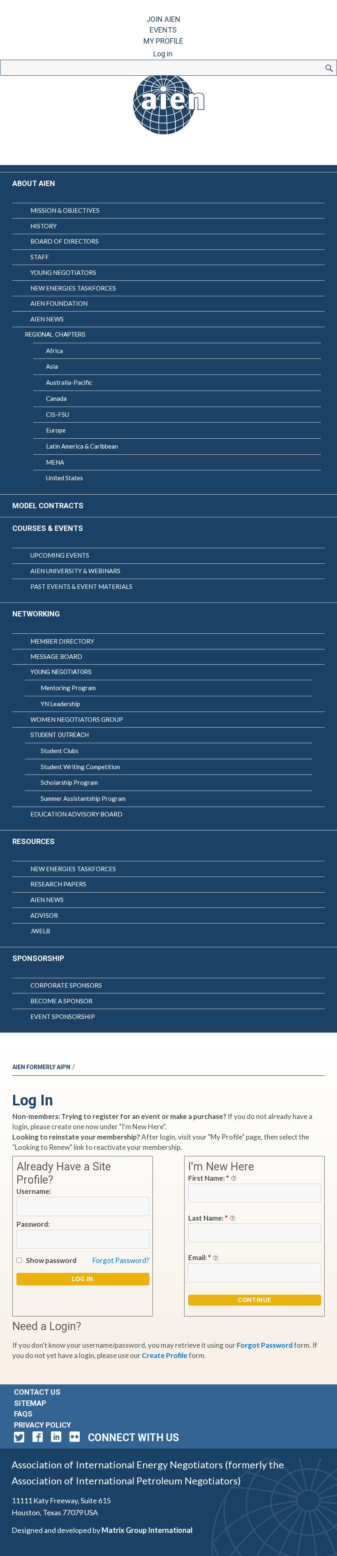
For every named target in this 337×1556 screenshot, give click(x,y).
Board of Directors (64, 241)
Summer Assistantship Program (83, 798)
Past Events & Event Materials (81, 586)
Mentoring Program (68, 687)
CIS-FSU (57, 414)
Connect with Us (133, 1438)
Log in (163, 53)
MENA (55, 462)
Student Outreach (59, 735)
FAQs (23, 1413)
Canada (56, 398)
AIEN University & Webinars (75, 570)
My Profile (163, 41)
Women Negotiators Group (76, 719)
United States (64, 477)
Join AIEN (163, 19)
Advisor (44, 915)
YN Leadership (60, 703)
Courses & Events (47, 528)
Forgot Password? (120, 1260)
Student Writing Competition (80, 766)
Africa (54, 350)
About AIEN (33, 183)
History (43, 226)
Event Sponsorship (62, 1016)
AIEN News (47, 319)
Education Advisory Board (76, 814)
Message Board (56, 656)
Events (163, 30)
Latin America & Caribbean (82, 446)
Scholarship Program (69, 782)
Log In (82, 1278)
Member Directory (62, 641)
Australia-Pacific (69, 382)
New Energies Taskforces (73, 288)
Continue (254, 1299)
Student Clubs (59, 750)
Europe (56, 430)
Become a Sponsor (61, 1001)
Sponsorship (38, 958)
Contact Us (37, 1392)
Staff (39, 256)
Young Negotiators (63, 272)
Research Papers (58, 884)
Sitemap (30, 1403)
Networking (36, 613)
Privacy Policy (42, 1425)
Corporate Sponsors (66, 985)
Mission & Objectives (64, 210)
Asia (52, 366)
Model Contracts (47, 505)
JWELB (40, 931)
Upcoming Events (59, 555)
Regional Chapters (55, 334)
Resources (33, 841)
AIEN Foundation (59, 303)
